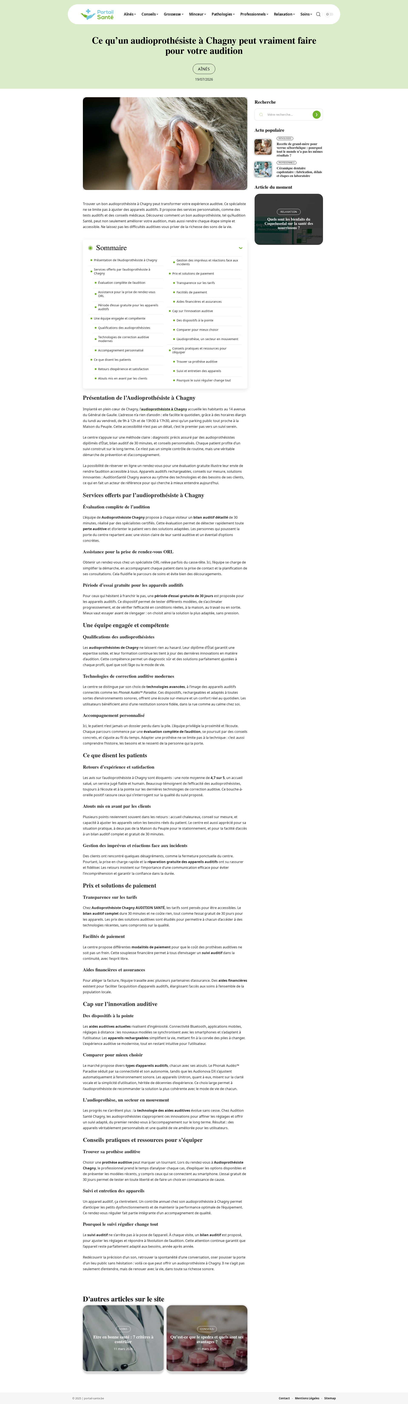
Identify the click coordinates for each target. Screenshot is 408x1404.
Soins (123, 1329)
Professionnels (287, 162)
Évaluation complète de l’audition (121, 283)
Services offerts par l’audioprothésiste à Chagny (122, 271)
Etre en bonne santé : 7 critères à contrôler (123, 1339)
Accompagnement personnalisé (120, 350)
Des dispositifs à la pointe (195, 320)
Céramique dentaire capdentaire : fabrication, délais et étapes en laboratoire (299, 172)
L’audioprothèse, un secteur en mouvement (207, 339)
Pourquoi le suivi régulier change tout (204, 380)
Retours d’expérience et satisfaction (123, 369)
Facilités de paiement (192, 292)
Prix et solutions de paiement (193, 273)
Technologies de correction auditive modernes (123, 339)
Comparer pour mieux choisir (197, 330)
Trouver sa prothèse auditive (197, 362)
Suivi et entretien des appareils (199, 371)
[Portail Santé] (97, 14)
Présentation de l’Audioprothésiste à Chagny (125, 260)
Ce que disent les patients (112, 360)
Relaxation (288, 212)
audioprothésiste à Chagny (164, 409)
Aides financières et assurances (199, 302)
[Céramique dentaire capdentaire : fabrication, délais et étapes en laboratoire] (263, 169)
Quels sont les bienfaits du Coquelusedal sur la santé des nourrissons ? (289, 223)
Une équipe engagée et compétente (119, 318)
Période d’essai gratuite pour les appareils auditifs (128, 307)
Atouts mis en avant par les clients (122, 378)
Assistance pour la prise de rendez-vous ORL (126, 294)
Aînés (204, 68)
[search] (318, 14)
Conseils (207, 1329)
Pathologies (285, 138)
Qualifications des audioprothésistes (124, 328)
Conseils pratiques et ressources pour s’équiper (199, 350)
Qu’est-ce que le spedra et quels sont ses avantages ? (207, 1339)
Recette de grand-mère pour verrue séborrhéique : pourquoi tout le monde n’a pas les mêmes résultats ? (300, 149)
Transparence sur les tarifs (196, 283)
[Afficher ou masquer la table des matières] (184, 247)
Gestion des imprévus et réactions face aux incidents (207, 262)
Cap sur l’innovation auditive (192, 311)
